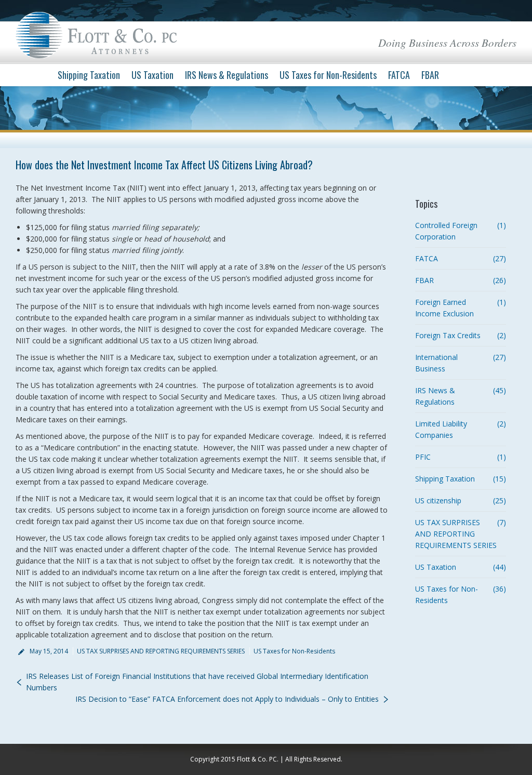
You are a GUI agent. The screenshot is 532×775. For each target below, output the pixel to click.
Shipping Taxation (445, 479)
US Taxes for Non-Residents (294, 651)
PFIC (423, 457)
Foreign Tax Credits (448, 335)
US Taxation (435, 567)
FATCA (426, 258)
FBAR (424, 280)
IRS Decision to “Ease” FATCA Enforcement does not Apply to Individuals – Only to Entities (227, 699)
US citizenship (438, 500)
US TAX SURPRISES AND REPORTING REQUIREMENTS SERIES (161, 651)
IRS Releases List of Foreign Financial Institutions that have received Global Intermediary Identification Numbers (197, 681)
